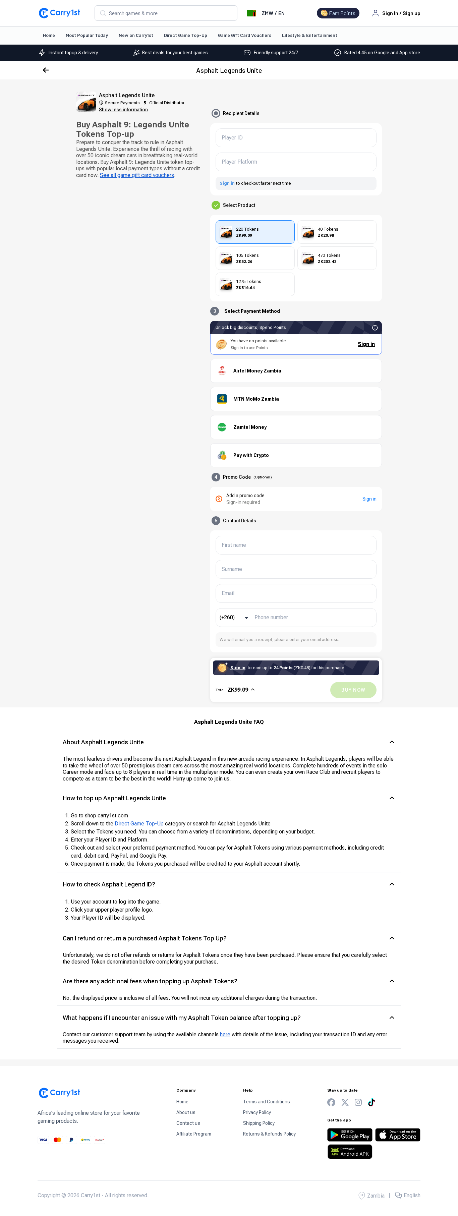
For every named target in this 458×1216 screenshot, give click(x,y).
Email (228, 593)
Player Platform (239, 162)
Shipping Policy (259, 1123)
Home (49, 35)
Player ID (232, 137)
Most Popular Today (87, 35)
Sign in (227, 183)
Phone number (271, 617)
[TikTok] (371, 1102)
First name (234, 545)
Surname (232, 569)
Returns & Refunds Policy (269, 1134)
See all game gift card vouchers (137, 175)
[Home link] (59, 13)
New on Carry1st (136, 35)
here (225, 1034)
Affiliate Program (193, 1134)
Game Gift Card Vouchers (244, 35)
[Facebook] (331, 1102)
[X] (345, 1102)
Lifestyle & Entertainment (309, 35)
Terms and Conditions (266, 1101)
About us (185, 1112)
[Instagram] (358, 1102)
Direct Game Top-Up (185, 35)
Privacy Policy (257, 1112)
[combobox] (166, 13)
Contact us (188, 1123)
